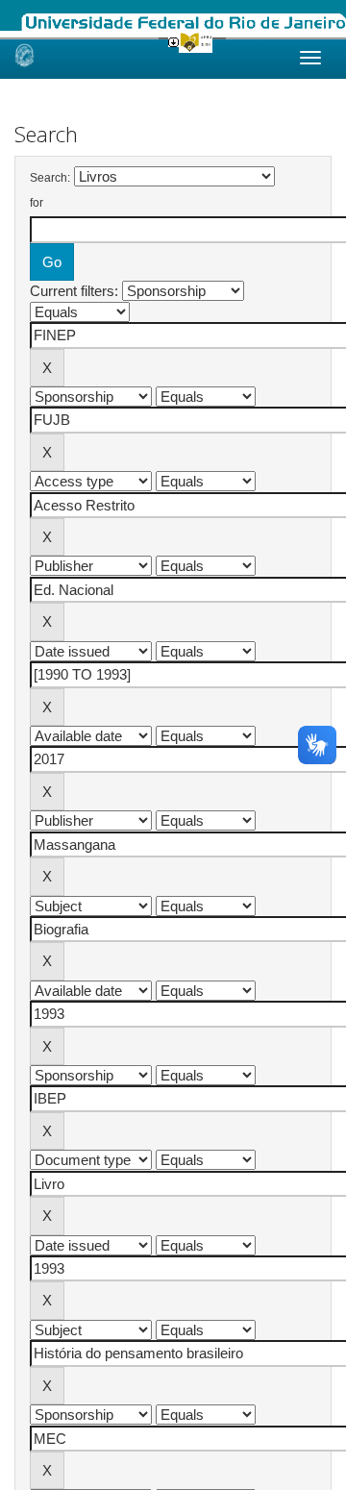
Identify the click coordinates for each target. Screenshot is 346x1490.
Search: (50, 178)
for (36, 203)
